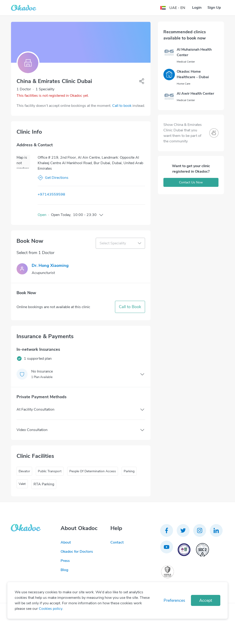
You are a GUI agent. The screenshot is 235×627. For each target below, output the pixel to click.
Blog (64, 569)
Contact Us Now (191, 182)
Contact (117, 542)
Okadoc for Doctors (77, 551)
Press (65, 560)
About (66, 542)
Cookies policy (50, 608)
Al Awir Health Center (195, 93)
